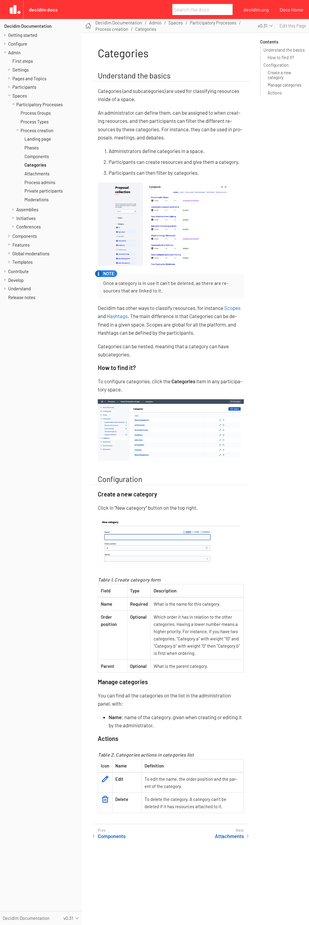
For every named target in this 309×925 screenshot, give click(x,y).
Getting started (22, 35)
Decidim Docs (43, 9)
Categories (35, 164)
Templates (22, 262)
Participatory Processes (39, 104)
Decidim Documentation (28, 26)
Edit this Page (292, 25)
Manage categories (284, 85)
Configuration (276, 65)
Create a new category (279, 75)
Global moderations (30, 253)
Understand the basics (284, 50)
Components (36, 156)
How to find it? (281, 57)
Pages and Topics (29, 78)
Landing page (37, 139)
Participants (24, 87)
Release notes (21, 297)
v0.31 (262, 25)
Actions (275, 92)
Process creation (37, 130)
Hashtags (117, 316)
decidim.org (256, 9)
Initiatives (26, 218)
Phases (31, 147)
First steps (22, 61)
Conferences (28, 226)
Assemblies (27, 209)
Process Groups (36, 113)
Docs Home (292, 9)
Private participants (43, 190)
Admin (14, 52)
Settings (20, 69)
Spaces (19, 95)
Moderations (36, 199)
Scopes (232, 308)
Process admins (39, 182)
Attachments (36, 173)
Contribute (18, 271)
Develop (16, 280)
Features (21, 244)
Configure (17, 43)
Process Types (35, 121)
